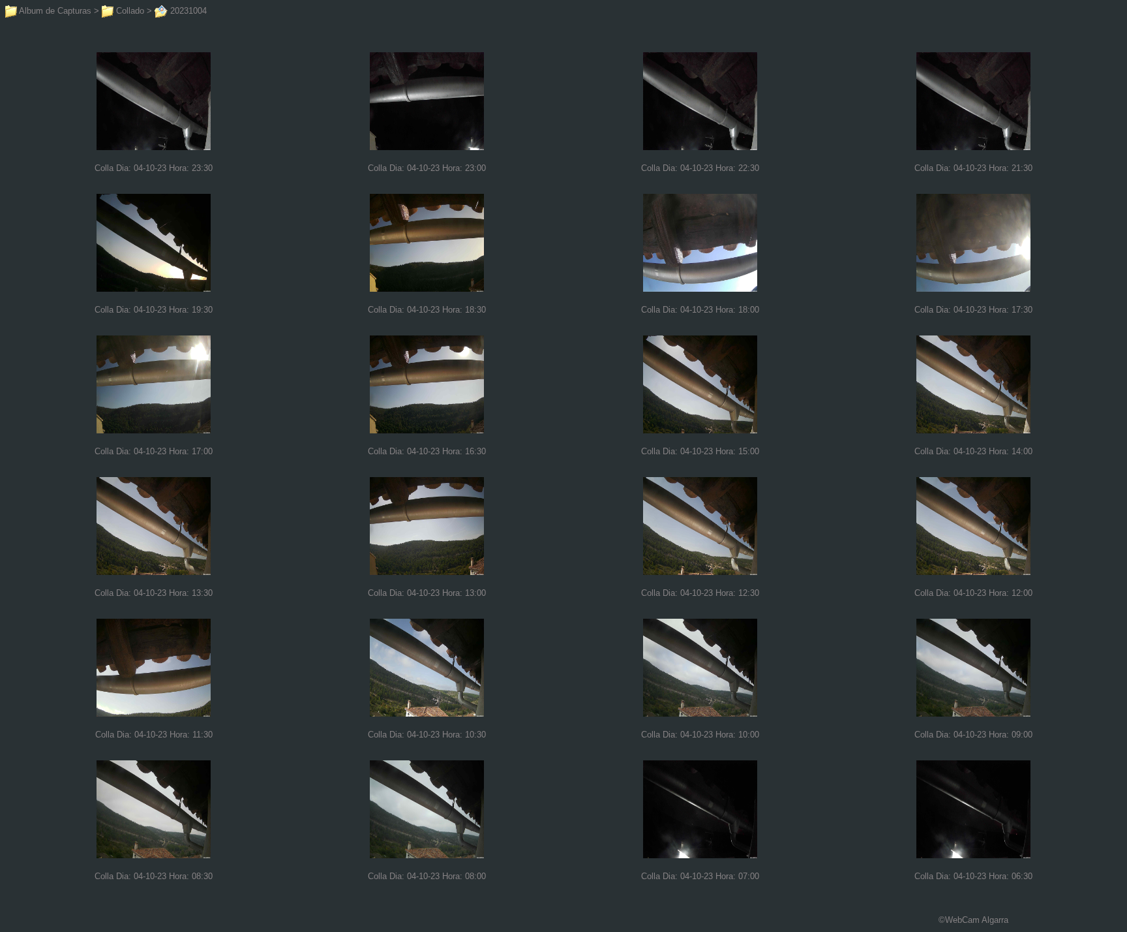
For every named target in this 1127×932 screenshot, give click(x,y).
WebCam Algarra (976, 920)
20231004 (187, 11)
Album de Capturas (54, 11)
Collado (128, 11)
